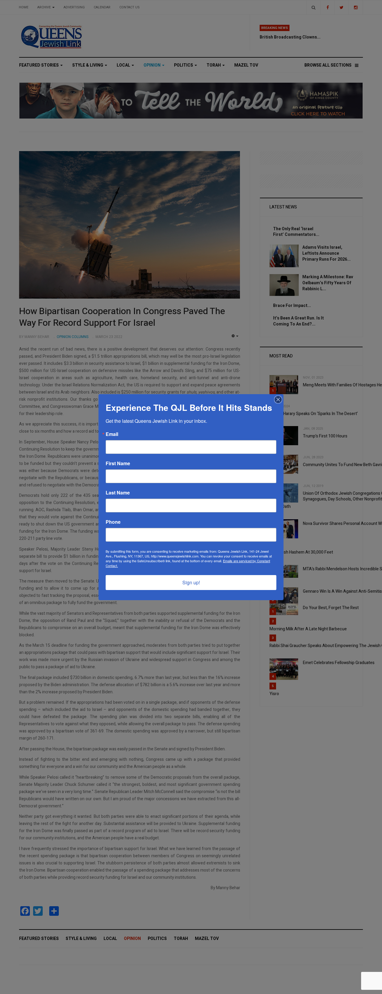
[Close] (278, 399)
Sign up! (191, 582)
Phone (113, 522)
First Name (118, 463)
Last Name (118, 492)
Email (112, 434)
